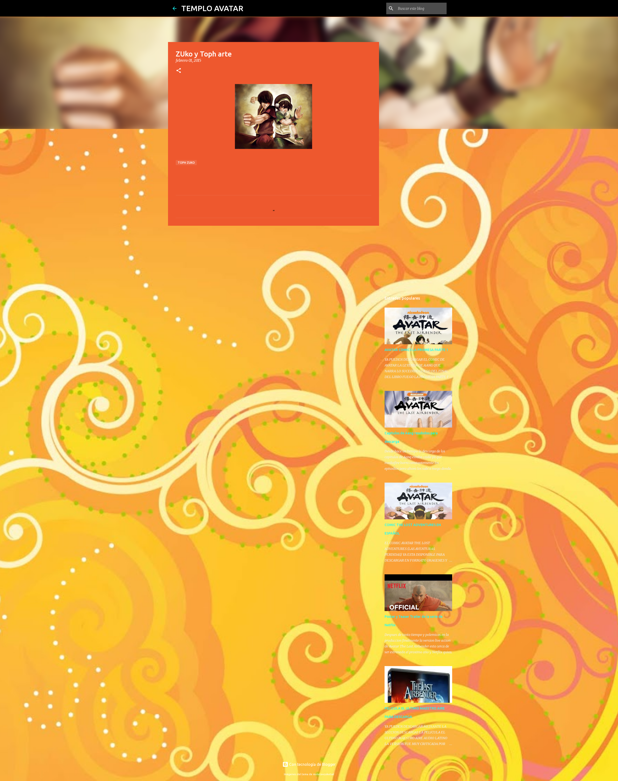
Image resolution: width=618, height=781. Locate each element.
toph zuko (186, 162)
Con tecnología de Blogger (312, 764)
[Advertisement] (273, 267)
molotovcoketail (323, 774)
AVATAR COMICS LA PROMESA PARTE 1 (416, 350)
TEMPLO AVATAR (212, 8)
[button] (179, 71)
